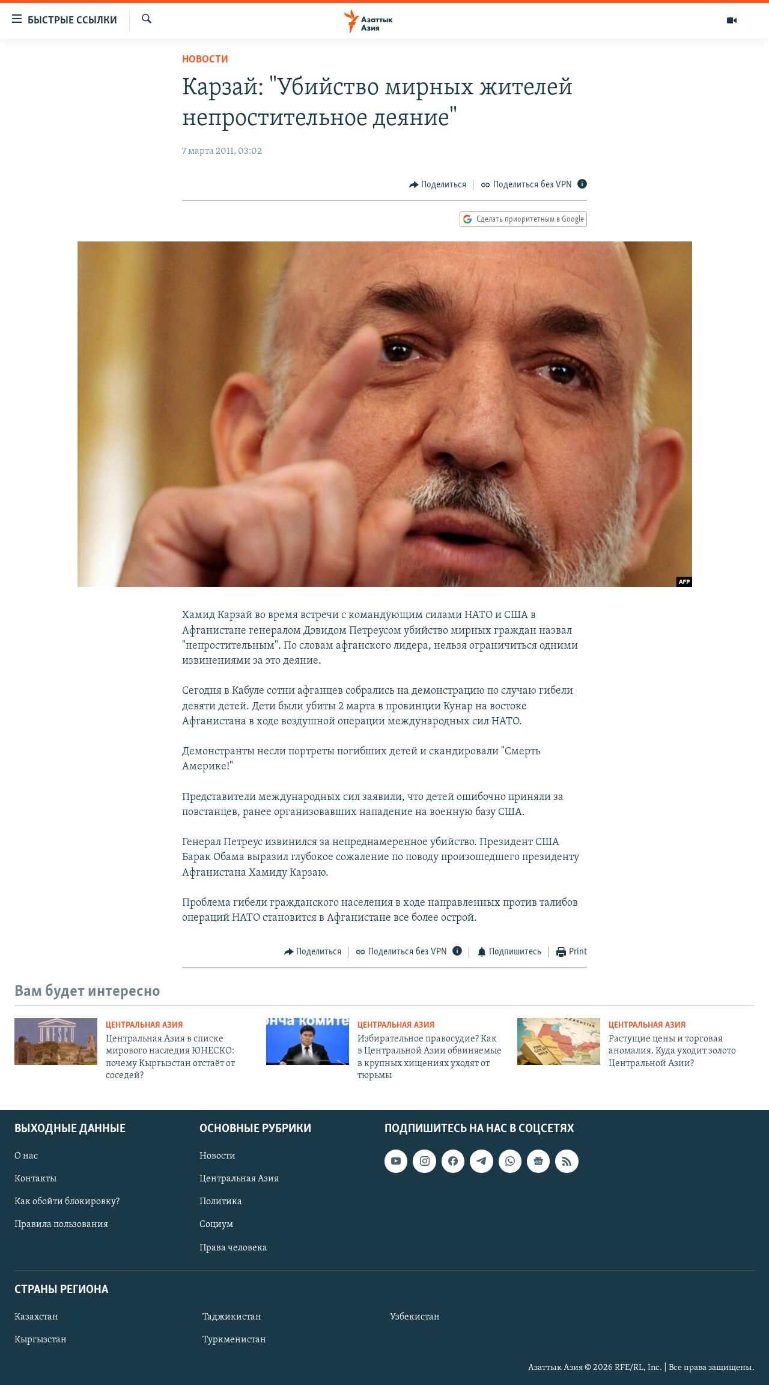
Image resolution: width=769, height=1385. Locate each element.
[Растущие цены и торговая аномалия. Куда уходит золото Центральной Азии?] (558, 1041)
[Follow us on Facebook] (453, 1161)
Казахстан (36, 1316)
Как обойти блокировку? (67, 1202)
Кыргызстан (40, 1340)
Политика (220, 1202)
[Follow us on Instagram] (424, 1161)
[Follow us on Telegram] (481, 1161)
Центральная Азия (144, 1025)
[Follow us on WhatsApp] (510, 1161)
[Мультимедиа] (732, 20)
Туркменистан (234, 1340)
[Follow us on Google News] (538, 1161)
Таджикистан (231, 1316)
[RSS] (566, 1161)
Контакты (35, 1179)
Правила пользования (61, 1224)
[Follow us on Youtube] (395, 1161)
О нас (26, 1156)
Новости (205, 60)
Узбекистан (415, 1316)
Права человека (233, 1247)
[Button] (438, 185)
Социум (216, 1224)
